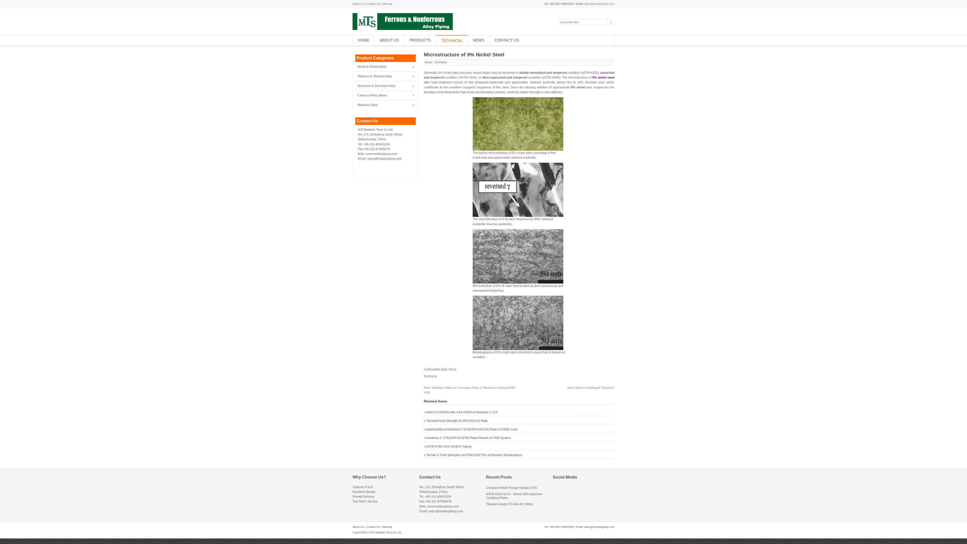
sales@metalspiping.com (599, 3)
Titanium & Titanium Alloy (374, 76)
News (478, 40)
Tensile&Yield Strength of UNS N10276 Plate (457, 421)
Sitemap (387, 3)
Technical (452, 41)
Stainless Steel (367, 105)
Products (420, 40)
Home (363, 40)
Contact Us (373, 3)
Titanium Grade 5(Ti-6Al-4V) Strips (509, 504)
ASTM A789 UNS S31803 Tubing (448, 446)
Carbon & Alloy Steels (372, 95)
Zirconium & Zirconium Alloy (376, 86)
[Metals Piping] (403, 29)
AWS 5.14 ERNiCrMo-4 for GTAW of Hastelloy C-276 (462, 412)
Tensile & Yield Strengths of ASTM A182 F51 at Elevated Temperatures (474, 455)
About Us (358, 3)
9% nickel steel (603, 77)
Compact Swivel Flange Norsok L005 (511, 488)
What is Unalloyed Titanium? (590, 388)
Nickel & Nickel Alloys (372, 67)
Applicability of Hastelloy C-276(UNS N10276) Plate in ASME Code (472, 429)
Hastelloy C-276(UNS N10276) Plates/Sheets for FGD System (468, 438)
